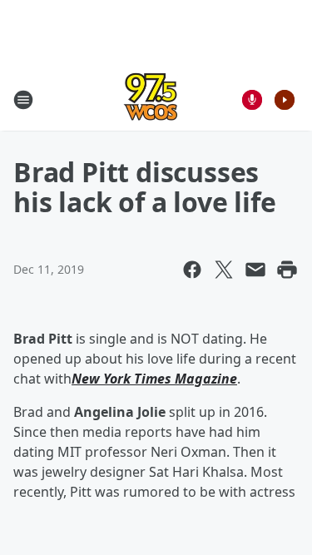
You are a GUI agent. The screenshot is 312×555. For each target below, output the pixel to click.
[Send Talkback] (252, 100)
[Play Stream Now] (285, 100)
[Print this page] (287, 269)
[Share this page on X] (223, 269)
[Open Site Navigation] (23, 100)
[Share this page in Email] (255, 269)
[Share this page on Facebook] (192, 269)
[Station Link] (150, 99)
